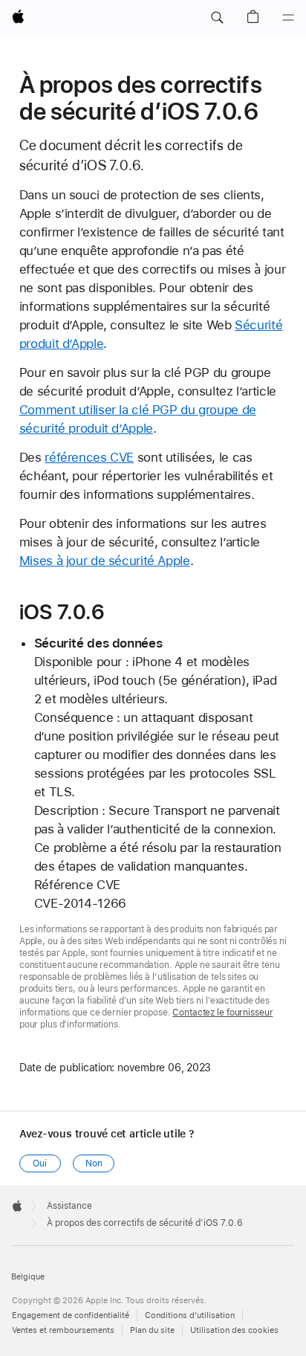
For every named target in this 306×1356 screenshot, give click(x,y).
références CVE (89, 457)
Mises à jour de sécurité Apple (104, 560)
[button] (217, 18)
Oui (40, 1163)
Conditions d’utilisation (190, 1315)
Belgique (28, 1277)
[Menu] (288, 18)
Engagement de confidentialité (70, 1315)
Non (93, 1163)
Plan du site (152, 1330)
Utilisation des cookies (234, 1330)
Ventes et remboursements (63, 1330)
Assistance (69, 1206)
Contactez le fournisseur (222, 1012)
